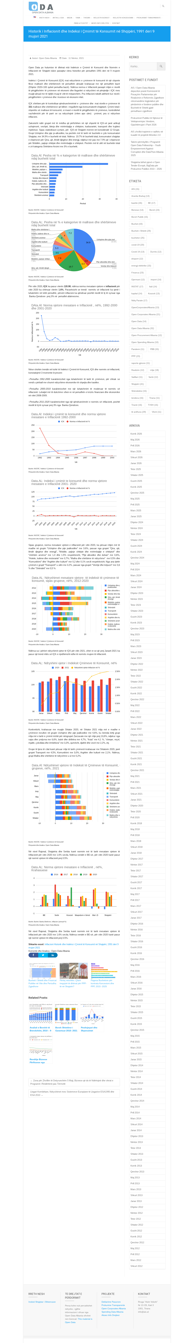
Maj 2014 (135, 1106)
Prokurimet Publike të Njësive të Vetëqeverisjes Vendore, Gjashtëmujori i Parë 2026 (146, 121)
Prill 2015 (135, 1041)
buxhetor (137, 238)
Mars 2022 (135, 717)
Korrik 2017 (136, 888)
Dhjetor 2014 (136, 1065)
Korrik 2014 (136, 1095)
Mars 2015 (135, 1047)
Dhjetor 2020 (136, 805)
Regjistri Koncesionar (123, 18)
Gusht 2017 (136, 882)
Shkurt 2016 (136, 982)
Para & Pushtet (81, 23)
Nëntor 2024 (136, 528)
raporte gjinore (140, 363)
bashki (136, 203)
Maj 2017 (135, 894)
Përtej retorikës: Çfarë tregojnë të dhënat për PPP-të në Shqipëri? (73, 983)
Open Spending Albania (145, 342)
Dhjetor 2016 (136, 923)
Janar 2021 (136, 799)
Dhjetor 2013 (136, 1136)
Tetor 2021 (135, 746)
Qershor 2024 (137, 557)
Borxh (154, 210)
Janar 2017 (136, 917)
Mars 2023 (135, 646)
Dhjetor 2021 (136, 734)
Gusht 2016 (136, 947)
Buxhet (137, 224)
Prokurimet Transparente (149, 18)
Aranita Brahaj (140, 196)
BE (151, 203)
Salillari (137, 377)
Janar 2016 (136, 988)
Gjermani (138, 279)
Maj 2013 (135, 1177)
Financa (137, 272)
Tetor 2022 (135, 675)
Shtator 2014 (136, 1083)
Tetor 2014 (135, 1077)
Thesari (86, 18)
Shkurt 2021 (136, 794)
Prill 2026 (135, 445)
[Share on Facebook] (33, 955)
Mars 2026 (135, 451)
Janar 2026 (136, 463)
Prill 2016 (135, 971)
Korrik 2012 (136, 1236)
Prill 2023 (135, 640)
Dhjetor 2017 (136, 858)
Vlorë (156, 412)
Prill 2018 (135, 835)
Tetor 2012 (135, 1219)
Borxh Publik (139, 217)
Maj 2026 (135, 439)
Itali (153, 286)
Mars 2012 (135, 1260)
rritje (154, 370)
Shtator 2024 (136, 540)
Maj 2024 (135, 563)
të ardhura (138, 412)
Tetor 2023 (135, 605)
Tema (77, 18)
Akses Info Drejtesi (100, 23)
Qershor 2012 (137, 1242)
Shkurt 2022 (136, 723)
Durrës (155, 251)
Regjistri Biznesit (102, 18)
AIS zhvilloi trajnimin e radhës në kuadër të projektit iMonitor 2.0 (147, 133)
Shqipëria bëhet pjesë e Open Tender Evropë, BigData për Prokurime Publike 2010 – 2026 (146, 165)
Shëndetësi (139, 391)
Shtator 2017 (136, 876)
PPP (135, 356)
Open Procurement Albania (146, 335)
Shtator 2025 (136, 475)
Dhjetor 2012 (136, 1207)
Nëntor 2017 (136, 864)
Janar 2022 (136, 729)
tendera (137, 398)
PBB (154, 349)
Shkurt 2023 (136, 652)
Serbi (153, 377)
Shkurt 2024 (136, 581)
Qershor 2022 (137, 699)
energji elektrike (141, 265)
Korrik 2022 (136, 693)
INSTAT (137, 286)
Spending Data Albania (112, 1312)
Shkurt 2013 (136, 1195)
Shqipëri (137, 384)
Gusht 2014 (136, 1089)
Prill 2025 (135, 504)
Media (69, 18)
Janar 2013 (136, 1201)
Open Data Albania (47, 58)
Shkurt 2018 (136, 847)
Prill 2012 (135, 1254)
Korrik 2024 (136, 551)
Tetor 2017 (135, 870)
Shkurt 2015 (136, 1053)
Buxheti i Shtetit (141, 231)
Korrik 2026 (136, 433)
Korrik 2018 (136, 823)
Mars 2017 (135, 906)
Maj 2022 (135, 705)
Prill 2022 (135, 711)
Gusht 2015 (136, 1018)
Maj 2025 (135, 498)
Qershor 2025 (137, 492)
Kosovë (154, 293)
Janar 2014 (136, 1130)
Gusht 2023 (136, 616)
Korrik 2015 (136, 1024)
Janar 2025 (136, 516)
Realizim (137, 370)
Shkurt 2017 (136, 912)
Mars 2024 (135, 575)
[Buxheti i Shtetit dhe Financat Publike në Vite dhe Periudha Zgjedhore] (42, 971)
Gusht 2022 (136, 687)
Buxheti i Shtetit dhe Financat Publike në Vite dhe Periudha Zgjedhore (42, 983)
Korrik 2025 (136, 487)
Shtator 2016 (136, 941)
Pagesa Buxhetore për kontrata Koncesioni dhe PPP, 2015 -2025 (102, 983)
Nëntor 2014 (136, 1071)
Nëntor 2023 (136, 599)
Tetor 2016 (135, 935)
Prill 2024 (135, 569)
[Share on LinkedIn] (53, 955)
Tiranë (136, 405)
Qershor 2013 (137, 1171)
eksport (137, 258)
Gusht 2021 (136, 758)
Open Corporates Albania (145, 314)
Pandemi (137, 349)
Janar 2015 (136, 1059)
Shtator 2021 (136, 752)
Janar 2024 (136, 587)
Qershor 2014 (137, 1100)
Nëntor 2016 (136, 929)
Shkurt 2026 (136, 457)
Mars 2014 (135, 1118)
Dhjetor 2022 (136, 664)
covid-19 (137, 245)
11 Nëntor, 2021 (76, 58)
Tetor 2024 (135, 534)
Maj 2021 (135, 776)
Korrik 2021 (136, 764)
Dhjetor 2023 (136, 593)
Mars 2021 (135, 788)
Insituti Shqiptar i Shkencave (42, 1302)
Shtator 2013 (136, 1154)
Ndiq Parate (139, 300)
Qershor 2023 (137, 628)
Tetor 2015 (135, 1006)
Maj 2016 (135, 965)
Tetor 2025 (135, 469)
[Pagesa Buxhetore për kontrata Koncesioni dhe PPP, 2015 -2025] (105, 971)
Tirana (154, 398)
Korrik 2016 (136, 953)
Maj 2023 (135, 634)
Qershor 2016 (137, 959)
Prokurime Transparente (113, 1305)
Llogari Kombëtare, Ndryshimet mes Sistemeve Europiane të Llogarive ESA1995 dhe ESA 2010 (72, 1093)
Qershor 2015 (137, 1030)
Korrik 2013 (136, 1165)
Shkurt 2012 (136, 1266)
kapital (136, 293)
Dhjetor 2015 (136, 994)
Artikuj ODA (58, 18)
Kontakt (116, 23)
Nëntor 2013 (136, 1142)
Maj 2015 (135, 1036)
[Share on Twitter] (43, 955)
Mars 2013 (135, 1189)
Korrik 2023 (136, 622)
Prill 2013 (135, 1183)
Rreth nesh (44, 18)
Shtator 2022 (136, 681)
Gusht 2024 (136, 546)
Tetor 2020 (135, 811)
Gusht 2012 (136, 1230)
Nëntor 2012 (136, 1213)
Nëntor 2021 (136, 740)
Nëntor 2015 (136, 1000)
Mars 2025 (135, 510)
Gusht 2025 (136, 481)
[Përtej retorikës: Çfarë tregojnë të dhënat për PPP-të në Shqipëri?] (74, 971)
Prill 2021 (135, 782)
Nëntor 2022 (136, 670)
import (156, 279)
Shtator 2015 (136, 1012)
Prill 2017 (135, 900)
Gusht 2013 (136, 1159)
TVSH (153, 405)
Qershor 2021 (137, 770)
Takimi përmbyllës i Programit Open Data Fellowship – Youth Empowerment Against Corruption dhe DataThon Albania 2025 (147, 149)
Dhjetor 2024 (136, 522)
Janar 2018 (136, 853)
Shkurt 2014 (136, 1124)
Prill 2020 (135, 817)
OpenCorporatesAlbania (145, 307)
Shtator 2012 (136, 1224)
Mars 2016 (135, 977)
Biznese (137, 210)
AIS (135, 189)
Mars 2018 (135, 841)
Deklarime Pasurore (111, 1302)
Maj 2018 (135, 829)
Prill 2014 (135, 1112)
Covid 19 (137, 251)
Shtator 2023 (136, 611)
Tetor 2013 (135, 1148)
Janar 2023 (136, 658)
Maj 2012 (135, 1248)
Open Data (138, 321)
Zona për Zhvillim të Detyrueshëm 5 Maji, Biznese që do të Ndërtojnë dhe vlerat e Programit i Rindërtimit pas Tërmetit (71, 1082)
